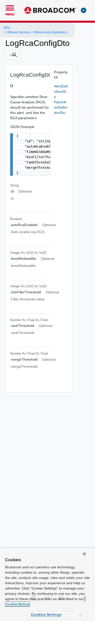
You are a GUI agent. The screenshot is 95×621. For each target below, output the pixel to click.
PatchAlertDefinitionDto (60, 107)
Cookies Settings (46, 614)
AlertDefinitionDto (61, 91)
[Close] (84, 553)
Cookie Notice (17, 604)
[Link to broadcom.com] (50, 10)
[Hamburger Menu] (10, 7)
